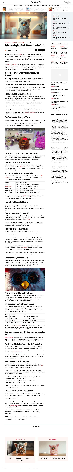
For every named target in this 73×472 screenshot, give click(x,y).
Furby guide (8, 418)
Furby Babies (8, 186)
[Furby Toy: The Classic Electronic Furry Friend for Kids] (50, 9)
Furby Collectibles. (33, 416)
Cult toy (11, 416)
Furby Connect (24, 166)
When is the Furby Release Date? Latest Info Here (55, 63)
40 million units (11, 64)
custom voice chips (15, 405)
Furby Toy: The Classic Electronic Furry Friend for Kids (61, 8)
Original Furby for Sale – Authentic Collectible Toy (53, 458)
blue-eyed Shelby (27, 195)
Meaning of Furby (35, 418)
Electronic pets (18, 416)
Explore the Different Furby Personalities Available (64, 48)
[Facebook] (36, 50)
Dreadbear (24, 247)
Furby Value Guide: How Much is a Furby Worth (63, 53)
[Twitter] (39, 50)
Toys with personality (20, 419)
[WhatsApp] (44, 50)
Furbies (28, 219)
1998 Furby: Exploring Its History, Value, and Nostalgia (20, 459)
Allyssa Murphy (10, 50)
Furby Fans (52, 61)
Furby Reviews (21, 42)
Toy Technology (9, 419)
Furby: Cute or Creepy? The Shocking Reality (55, 48)
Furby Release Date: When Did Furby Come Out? (64, 63)
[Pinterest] (41, 50)
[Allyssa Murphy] (6, 50)
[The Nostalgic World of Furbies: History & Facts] (4, 9)
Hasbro (41, 365)
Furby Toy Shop (61, 167)
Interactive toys (25, 418)
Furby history (16, 418)
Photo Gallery (53, 46)
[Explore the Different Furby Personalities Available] (59, 75)
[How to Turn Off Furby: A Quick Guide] (27, 9)
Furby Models (7, 42)
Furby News (14, 42)
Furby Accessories (56, 35)
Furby (20, 54)
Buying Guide (55, 21)
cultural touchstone (30, 112)
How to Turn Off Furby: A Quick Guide (59, 23)
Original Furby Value (54, 156)
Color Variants (53, 92)
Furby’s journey (9, 337)
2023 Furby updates (16, 325)
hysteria (17, 351)
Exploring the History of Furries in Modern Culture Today (64, 57)
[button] (4, 2)
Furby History (62, 46)
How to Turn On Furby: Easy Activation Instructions (55, 57)
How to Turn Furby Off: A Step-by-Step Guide (54, 53)
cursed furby (62, 55)
